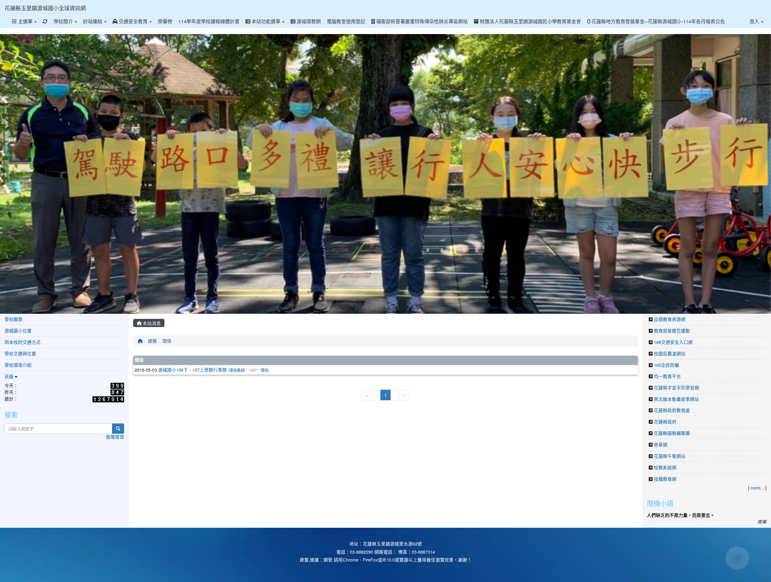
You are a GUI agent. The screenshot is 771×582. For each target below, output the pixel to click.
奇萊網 (660, 444)
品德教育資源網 (669, 319)
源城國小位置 (18, 330)
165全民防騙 (666, 365)
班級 (10, 376)
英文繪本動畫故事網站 (676, 399)
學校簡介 (64, 21)
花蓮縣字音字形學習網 (676, 387)
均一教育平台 (667, 376)
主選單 (25, 21)
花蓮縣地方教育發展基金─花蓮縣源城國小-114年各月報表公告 (657, 21)
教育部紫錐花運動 (672, 330)
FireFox (370, 559)
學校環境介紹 (18, 365)
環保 (166, 341)
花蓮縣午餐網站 (669, 456)
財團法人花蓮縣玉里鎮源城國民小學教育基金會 (530, 21)
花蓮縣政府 (665, 421)
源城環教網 (308, 21)
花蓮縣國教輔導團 (672, 433)
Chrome (350, 559)
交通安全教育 (133, 21)
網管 (327, 559)
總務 (152, 341)
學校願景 (14, 319)
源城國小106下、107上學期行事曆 (192, 370)
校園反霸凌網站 (669, 353)
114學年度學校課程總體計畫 (208, 21)
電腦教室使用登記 (346, 21)
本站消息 (151, 323)
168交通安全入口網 (673, 342)
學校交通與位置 (20, 353)
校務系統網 (665, 467)
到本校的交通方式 (23, 342)
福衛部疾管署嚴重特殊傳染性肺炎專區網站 (421, 21)
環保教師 (237, 370)
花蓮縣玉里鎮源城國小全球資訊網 (45, 8)
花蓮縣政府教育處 (672, 410)
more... (757, 487)
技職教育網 (665, 479)
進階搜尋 (115, 436)
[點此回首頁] (385, 174)
